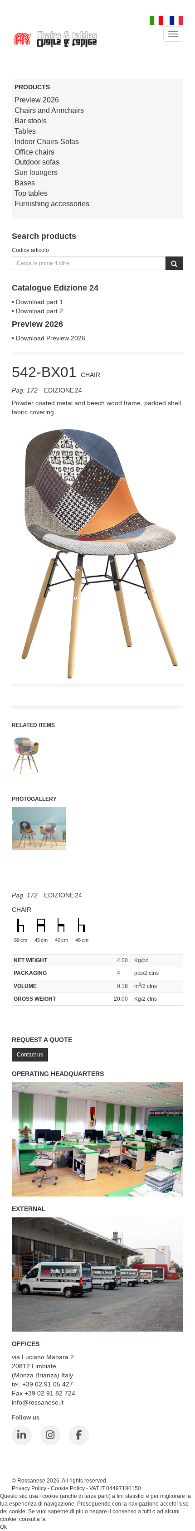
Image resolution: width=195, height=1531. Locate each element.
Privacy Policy (29, 1488)
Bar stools (31, 121)
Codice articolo (30, 250)
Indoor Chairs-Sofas (47, 141)
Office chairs (34, 152)
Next (176, 612)
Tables (25, 131)
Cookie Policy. (64, 1519)
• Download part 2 (37, 311)
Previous (19, 612)
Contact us (30, 1054)
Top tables (31, 193)
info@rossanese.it (37, 1402)
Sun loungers (36, 172)
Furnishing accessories (52, 204)
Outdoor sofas (37, 162)
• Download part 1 (37, 301)
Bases (25, 183)
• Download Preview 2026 (48, 338)
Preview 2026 (37, 100)
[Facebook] (79, 1435)
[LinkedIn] (22, 1435)
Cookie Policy (68, 1488)
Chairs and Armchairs (49, 110)
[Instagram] (50, 1435)
